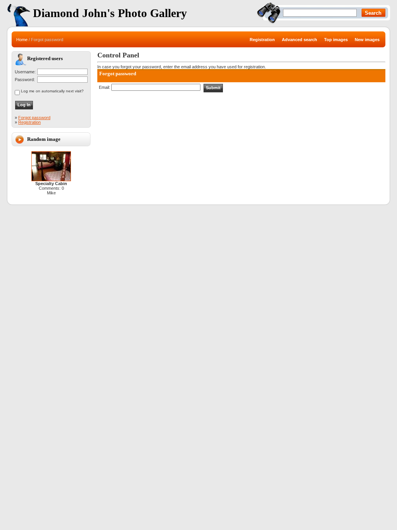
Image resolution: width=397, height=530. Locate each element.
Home (22, 39)
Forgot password (34, 117)
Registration (29, 122)
